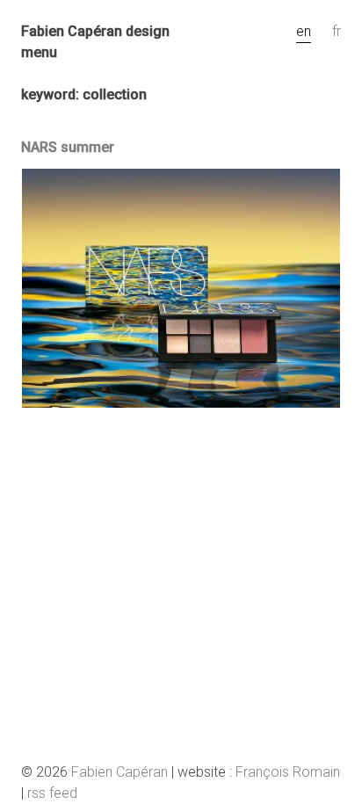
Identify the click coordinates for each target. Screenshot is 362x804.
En (303, 31)
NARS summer (67, 147)
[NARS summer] (181, 403)
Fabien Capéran (119, 772)
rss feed (52, 793)
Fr (336, 31)
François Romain (287, 772)
